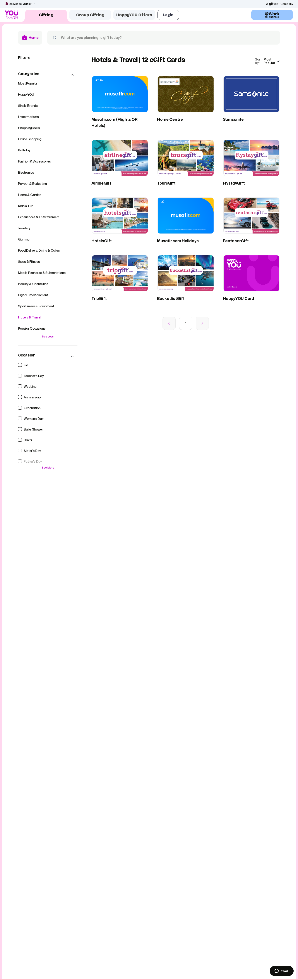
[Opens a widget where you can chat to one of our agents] (281, 971)
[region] (47, 272)
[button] (47, 74)
